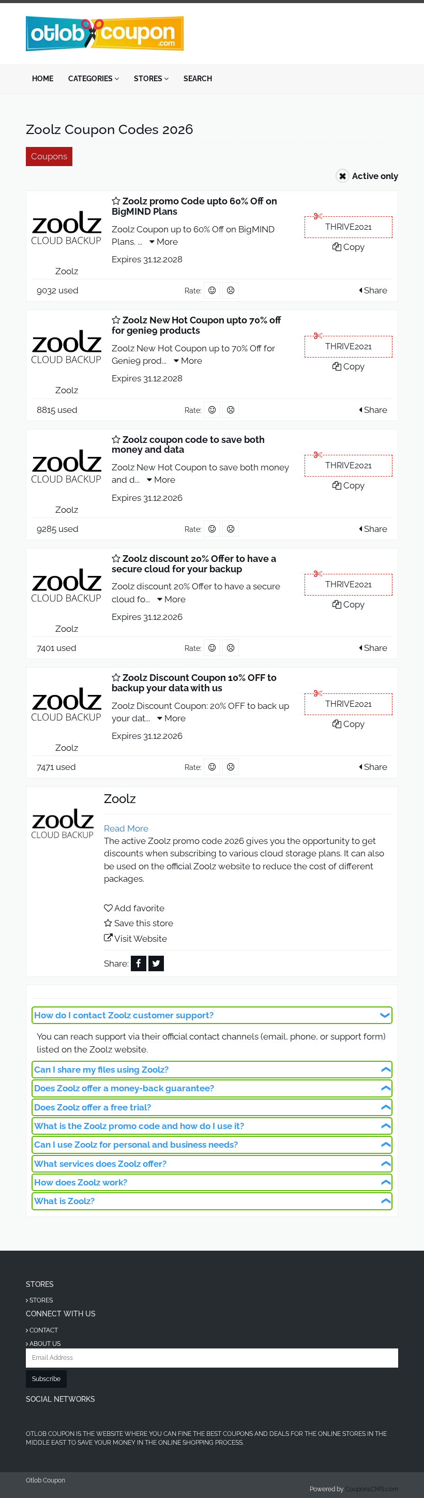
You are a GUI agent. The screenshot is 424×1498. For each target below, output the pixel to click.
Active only (375, 176)
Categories (91, 79)
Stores (149, 79)
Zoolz (66, 271)
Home (42, 79)
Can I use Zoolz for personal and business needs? (136, 1144)
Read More (126, 828)
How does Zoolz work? (80, 1182)
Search (198, 79)
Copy (353, 247)
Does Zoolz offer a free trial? (92, 1107)
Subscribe (46, 1379)
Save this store (143, 923)
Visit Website (140, 938)
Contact (43, 1330)
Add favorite (139, 908)
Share (374, 290)
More (166, 241)
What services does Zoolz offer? (100, 1164)
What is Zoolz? (64, 1201)
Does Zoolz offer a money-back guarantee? (124, 1088)
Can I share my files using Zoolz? (101, 1069)
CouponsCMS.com (371, 1489)
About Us (44, 1343)
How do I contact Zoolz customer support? (124, 1015)
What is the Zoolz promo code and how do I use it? (139, 1126)
